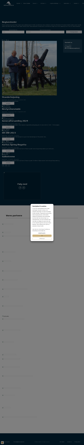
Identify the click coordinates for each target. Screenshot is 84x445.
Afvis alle (42, 238)
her (44, 230)
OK (42, 235)
